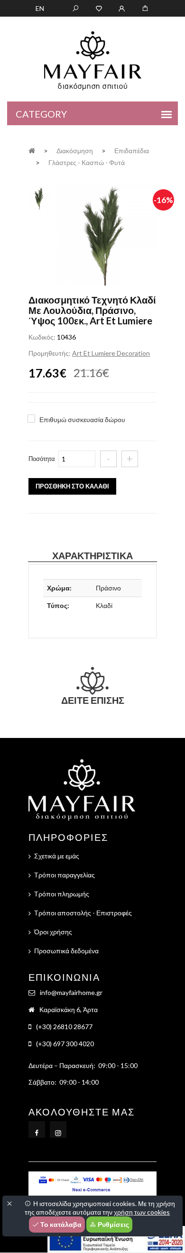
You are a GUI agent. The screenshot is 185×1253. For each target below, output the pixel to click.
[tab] (39, 197)
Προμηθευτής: (49, 353)
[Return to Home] (31, 150)
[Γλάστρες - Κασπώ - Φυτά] (106, 235)
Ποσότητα (41, 458)
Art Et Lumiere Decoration (111, 353)
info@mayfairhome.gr (71, 992)
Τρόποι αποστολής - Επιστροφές (83, 913)
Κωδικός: (42, 337)
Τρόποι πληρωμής (61, 894)
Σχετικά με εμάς (56, 856)
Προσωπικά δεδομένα (66, 951)
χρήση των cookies (142, 1212)
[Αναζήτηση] (75, 7)
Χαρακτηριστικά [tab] (92, 555)
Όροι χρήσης (53, 932)
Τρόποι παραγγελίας (64, 875)
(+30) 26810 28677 (64, 1027)
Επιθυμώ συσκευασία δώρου (82, 419)
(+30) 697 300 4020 (65, 1044)
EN (40, 8)
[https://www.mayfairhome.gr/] (98, 7)
